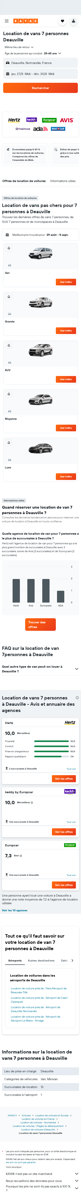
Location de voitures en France (38, 1118)
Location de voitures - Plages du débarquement (38, 1125)
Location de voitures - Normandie (38, 1122)
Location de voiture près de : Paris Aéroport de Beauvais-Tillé (39, 990)
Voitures (26, 1115)
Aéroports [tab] (15, 960)
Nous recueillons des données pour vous (34, 1181)
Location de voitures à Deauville (38, 1129)
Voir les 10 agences (14, 910)
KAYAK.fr (12, 1115)
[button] (6, 21)
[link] (40, 624)
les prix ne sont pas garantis (21, 1162)
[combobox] (19, 47)
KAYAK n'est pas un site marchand (29, 1174)
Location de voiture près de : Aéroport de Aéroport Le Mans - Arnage (35, 1018)
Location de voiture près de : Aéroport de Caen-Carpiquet (40, 999)
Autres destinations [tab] (41, 960)
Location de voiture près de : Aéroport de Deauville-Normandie (35, 1009)
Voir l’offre (66, 281)
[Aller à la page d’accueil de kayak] (25, 21)
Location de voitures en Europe (52, 1115)
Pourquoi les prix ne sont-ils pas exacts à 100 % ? (38, 1188)
